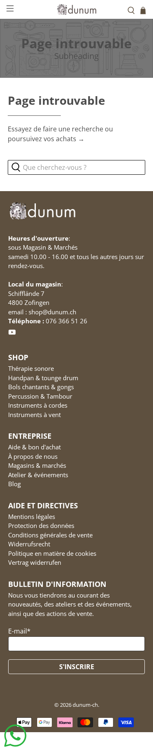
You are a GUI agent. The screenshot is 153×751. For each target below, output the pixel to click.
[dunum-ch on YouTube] (12, 333)
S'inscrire (76, 666)
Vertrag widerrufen (34, 562)
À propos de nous (33, 456)
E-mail (19, 631)
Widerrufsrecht (29, 544)
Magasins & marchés (37, 465)
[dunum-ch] (76, 9)
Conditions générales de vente (50, 535)
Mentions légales (31, 516)
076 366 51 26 (66, 321)
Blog (14, 484)
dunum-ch (85, 704)
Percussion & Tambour (40, 396)
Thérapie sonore (31, 368)
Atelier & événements (38, 475)
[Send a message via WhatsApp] (15, 735)
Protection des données (41, 525)
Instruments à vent (34, 414)
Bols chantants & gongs (41, 387)
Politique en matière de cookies (52, 553)
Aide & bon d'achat (34, 447)
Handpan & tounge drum (43, 378)
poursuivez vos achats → (46, 138)
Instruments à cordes (37, 405)
